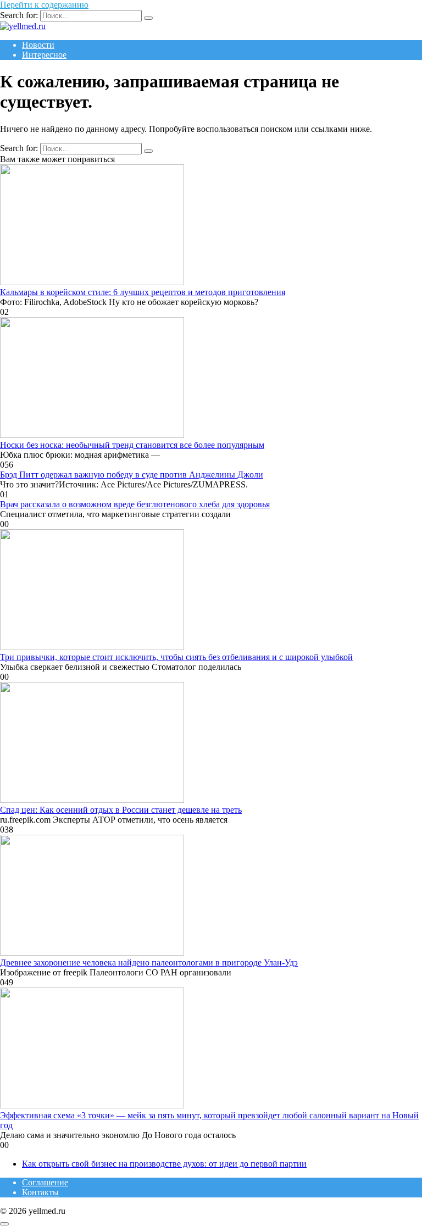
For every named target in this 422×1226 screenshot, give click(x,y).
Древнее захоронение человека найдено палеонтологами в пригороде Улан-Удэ (149, 962)
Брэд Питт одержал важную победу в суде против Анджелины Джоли (131, 474)
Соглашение (45, 1182)
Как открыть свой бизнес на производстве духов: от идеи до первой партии (164, 1163)
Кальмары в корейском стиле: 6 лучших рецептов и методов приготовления (142, 292)
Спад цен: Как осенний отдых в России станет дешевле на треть (121, 809)
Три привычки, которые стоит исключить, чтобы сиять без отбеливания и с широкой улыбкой (176, 657)
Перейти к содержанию (44, 4)
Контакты (40, 1192)
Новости (38, 44)
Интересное (44, 54)
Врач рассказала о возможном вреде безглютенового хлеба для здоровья (135, 504)
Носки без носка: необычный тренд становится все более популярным (132, 445)
